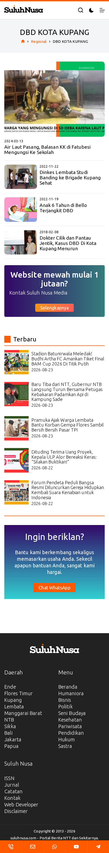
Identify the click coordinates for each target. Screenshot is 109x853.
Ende (10, 687)
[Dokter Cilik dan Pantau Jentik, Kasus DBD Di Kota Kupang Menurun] (20, 242)
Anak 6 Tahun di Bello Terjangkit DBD (63, 207)
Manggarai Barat (23, 713)
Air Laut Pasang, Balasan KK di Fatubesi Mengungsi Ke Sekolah (47, 149)
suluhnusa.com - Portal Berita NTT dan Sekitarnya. (54, 838)
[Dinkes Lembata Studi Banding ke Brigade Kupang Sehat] (20, 177)
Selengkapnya (54, 307)
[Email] (33, 846)
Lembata (14, 706)
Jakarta (12, 739)
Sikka (10, 726)
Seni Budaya (72, 713)
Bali (8, 733)
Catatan (13, 791)
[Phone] (11, 846)
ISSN (9, 778)
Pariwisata (70, 726)
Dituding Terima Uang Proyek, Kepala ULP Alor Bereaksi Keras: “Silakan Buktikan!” (64, 456)
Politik (65, 706)
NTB (9, 720)
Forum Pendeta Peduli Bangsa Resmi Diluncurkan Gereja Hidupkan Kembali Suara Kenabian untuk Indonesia (67, 490)
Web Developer (21, 804)
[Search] (80, 10)
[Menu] (102, 10)
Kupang (13, 700)
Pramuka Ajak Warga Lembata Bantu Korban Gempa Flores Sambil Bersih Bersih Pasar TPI (67, 425)
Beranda (67, 687)
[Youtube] (76, 846)
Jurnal (11, 785)
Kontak (12, 798)
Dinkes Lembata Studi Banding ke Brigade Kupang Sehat (70, 177)
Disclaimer (16, 811)
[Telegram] (98, 846)
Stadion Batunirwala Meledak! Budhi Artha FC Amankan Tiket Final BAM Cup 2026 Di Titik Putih (67, 358)
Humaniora (71, 693)
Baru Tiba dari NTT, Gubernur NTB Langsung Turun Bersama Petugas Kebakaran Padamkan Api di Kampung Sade (67, 392)
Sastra (65, 746)
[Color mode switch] (91, 10)
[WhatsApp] (54, 846)
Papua (11, 746)
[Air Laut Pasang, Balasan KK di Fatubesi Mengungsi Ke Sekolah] (54, 99)
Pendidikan (71, 733)
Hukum (66, 739)
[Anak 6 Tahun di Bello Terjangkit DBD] (20, 209)
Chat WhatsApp (54, 587)
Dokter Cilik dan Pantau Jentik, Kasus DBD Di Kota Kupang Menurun (68, 243)
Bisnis (64, 700)
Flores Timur (18, 693)
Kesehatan (70, 720)
